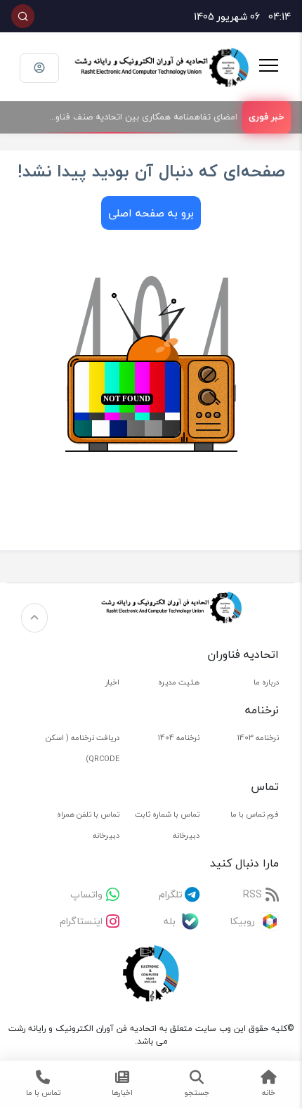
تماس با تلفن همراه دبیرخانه (88, 825)
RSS (252, 894)
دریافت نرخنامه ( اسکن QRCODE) (82, 748)
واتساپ (86, 894)
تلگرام (171, 894)
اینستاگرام (81, 921)
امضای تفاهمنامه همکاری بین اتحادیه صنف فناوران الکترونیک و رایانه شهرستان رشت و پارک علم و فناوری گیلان (137, 116)
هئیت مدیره (178, 682)
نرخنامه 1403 (258, 737)
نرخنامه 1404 (178, 737)
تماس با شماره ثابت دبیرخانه (167, 825)
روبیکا (242, 921)
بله (170, 921)
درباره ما (266, 682)
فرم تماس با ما (254, 814)
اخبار (112, 682)
